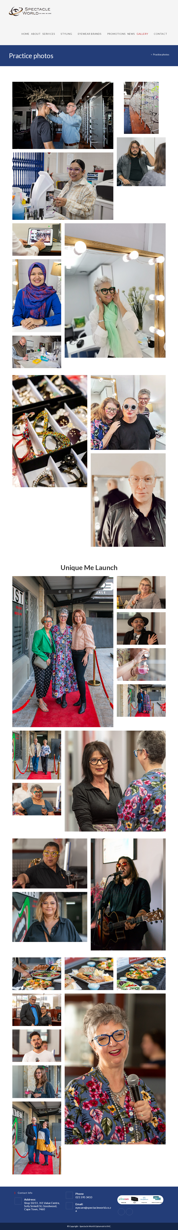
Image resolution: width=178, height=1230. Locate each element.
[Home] (149, 54)
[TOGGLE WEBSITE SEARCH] (170, 34)
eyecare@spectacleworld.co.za (93, 1209)
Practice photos (161, 54)
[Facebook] (121, 1211)
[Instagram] (129, 1211)
